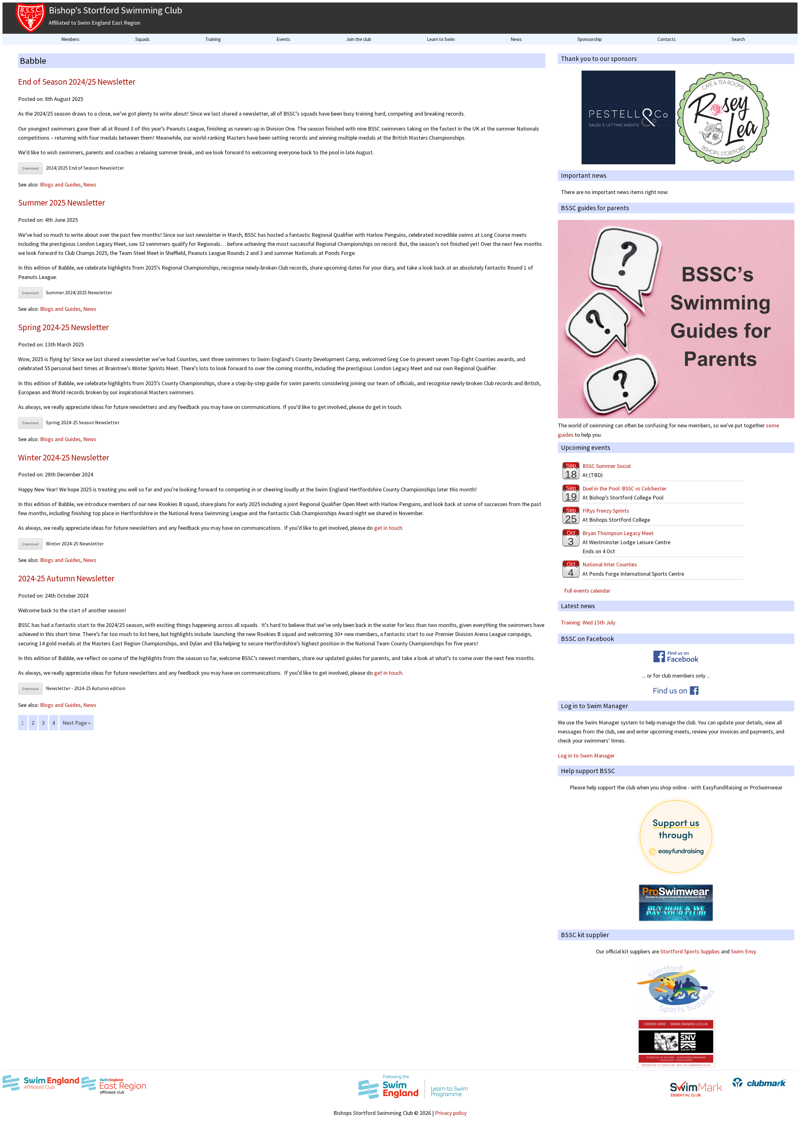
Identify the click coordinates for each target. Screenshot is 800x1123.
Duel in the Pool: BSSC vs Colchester (624, 488)
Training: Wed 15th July (588, 622)
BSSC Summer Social (606, 466)
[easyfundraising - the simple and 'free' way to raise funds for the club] (676, 873)
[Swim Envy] (676, 1065)
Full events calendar (587, 590)
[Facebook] (675, 660)
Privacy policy (451, 1112)
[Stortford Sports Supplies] (676, 1013)
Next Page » (76, 722)
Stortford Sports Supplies (690, 951)
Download (30, 168)
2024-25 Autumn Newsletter (66, 578)
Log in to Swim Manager (586, 755)
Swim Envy (743, 951)
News (89, 184)
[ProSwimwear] (675, 919)
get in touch (388, 527)
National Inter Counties (609, 564)
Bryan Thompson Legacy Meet (618, 533)
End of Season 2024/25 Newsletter (76, 81)
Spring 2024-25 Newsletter (63, 327)
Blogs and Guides (60, 184)
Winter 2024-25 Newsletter (63, 457)
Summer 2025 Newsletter (61, 202)
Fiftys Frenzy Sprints (605, 510)
